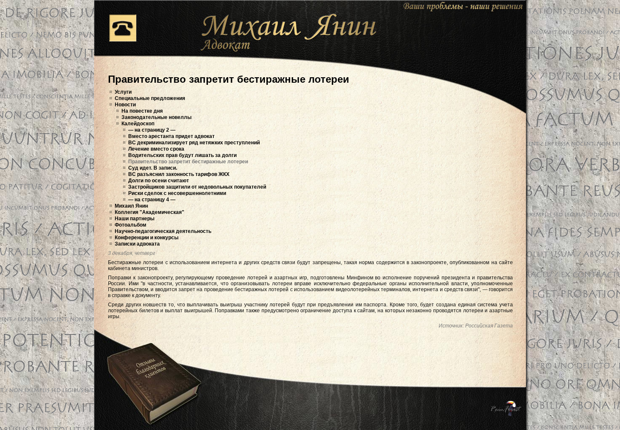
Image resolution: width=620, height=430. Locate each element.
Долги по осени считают (158, 181)
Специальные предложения (150, 98)
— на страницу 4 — (151, 200)
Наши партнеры (134, 219)
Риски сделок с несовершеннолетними (177, 193)
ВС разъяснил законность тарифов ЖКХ (178, 174)
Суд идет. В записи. (152, 168)
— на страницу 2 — (151, 130)
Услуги (123, 92)
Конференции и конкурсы (146, 238)
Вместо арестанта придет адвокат (171, 136)
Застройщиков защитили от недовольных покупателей (197, 187)
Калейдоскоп (137, 124)
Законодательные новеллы (156, 117)
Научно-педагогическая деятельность (163, 231)
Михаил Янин (131, 206)
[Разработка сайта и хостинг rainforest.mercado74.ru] (506, 408)
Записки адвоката (137, 244)
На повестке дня (142, 111)
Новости (125, 105)
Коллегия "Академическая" (149, 212)
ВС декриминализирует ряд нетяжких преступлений (194, 143)
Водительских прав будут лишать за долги (182, 155)
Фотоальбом (130, 225)
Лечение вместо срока (156, 149)
